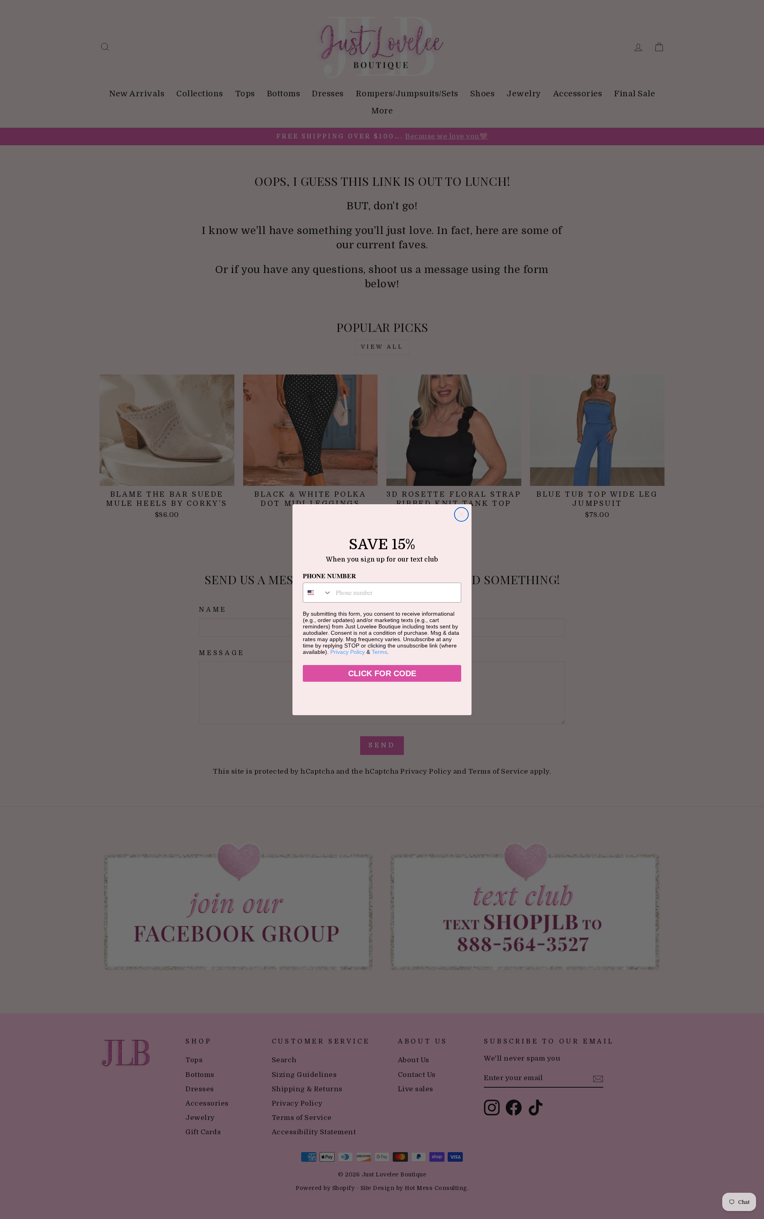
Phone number (329, 575)
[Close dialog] (461, 514)
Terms (379, 652)
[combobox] (317, 592)
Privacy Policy (347, 652)
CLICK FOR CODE (382, 673)
